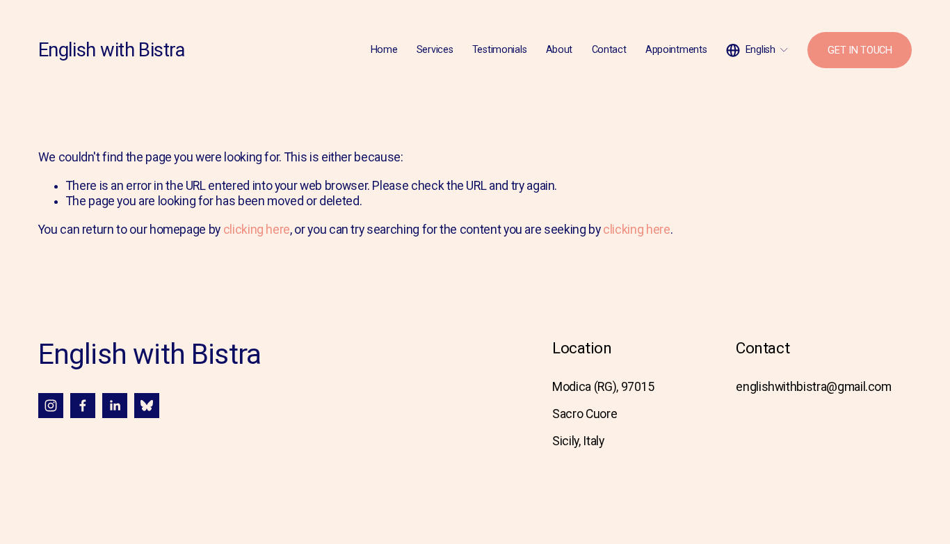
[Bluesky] (146, 405)
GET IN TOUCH (860, 50)
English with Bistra (112, 50)
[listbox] (757, 50)
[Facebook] (82, 405)
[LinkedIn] (114, 405)
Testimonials (499, 50)
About (559, 50)
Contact (609, 50)
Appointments (676, 50)
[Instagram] (50, 405)
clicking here (256, 230)
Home (384, 50)
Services (435, 50)
